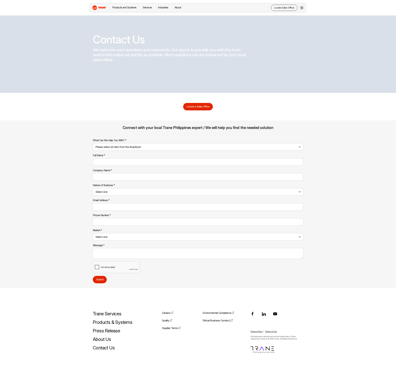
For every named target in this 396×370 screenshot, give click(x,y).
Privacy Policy (256, 331)
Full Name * (99, 155)
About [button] (177, 7)
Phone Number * (102, 215)
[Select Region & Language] (302, 8)
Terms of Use (271, 331)
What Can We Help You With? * (109, 140)
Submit (99, 279)
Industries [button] (163, 7)
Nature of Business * (104, 185)
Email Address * (101, 200)
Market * (97, 230)
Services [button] (147, 7)
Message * (98, 245)
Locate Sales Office (284, 7)
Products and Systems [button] (124, 7)
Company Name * (102, 170)
